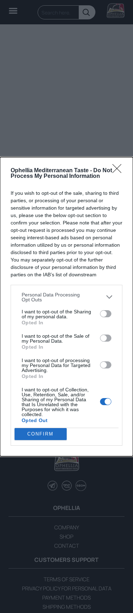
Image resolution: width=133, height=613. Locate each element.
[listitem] (66, 297)
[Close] (119, 171)
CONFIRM (40, 434)
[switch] (105, 313)
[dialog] (66, 306)
